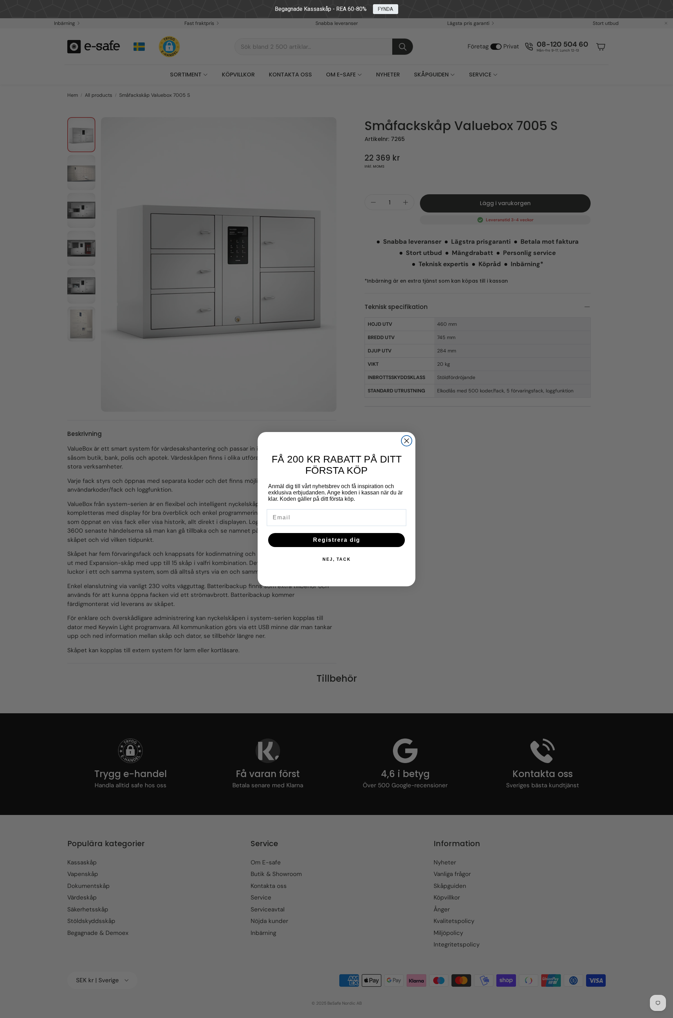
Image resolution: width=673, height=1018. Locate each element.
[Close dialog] (406, 441)
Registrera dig (336, 540)
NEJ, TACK (336, 559)
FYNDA (385, 9)
